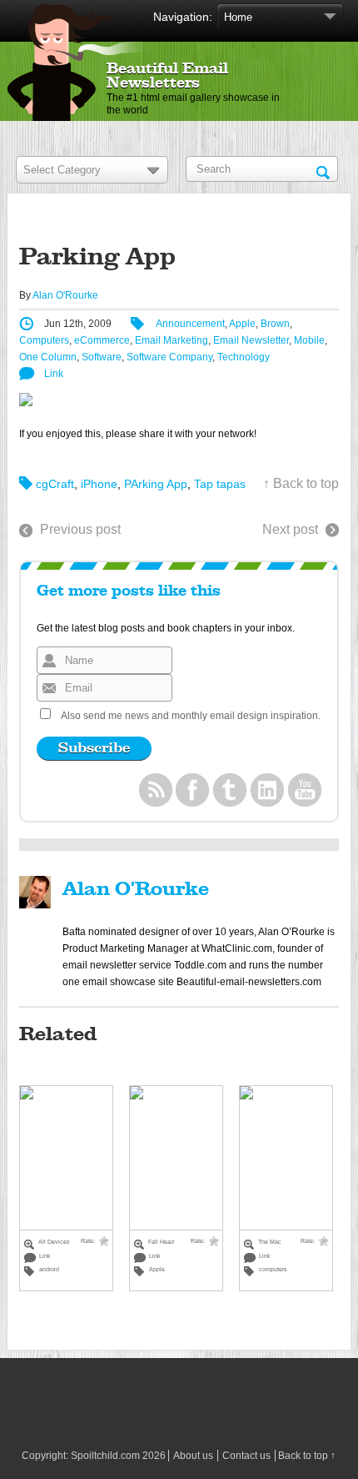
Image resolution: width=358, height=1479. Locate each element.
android (49, 1269)
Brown (275, 324)
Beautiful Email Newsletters (167, 76)
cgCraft (55, 483)
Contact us (246, 1455)
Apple (242, 324)
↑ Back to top (301, 483)
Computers (44, 340)
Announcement (190, 324)
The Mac (269, 1241)
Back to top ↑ (307, 1455)
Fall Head (161, 1241)
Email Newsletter (251, 340)
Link (53, 374)
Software (102, 357)
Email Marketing (171, 340)
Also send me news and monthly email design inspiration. (191, 716)
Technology (243, 357)
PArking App (155, 483)
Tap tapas (220, 483)
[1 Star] (104, 1241)
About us (193, 1455)
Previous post (80, 529)
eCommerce (102, 340)
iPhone (99, 483)
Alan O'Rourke (65, 295)
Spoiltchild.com (105, 1455)
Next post (290, 529)
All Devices (54, 1241)
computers (273, 1269)
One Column (48, 357)
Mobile (309, 340)
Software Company (169, 357)
